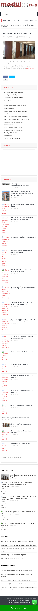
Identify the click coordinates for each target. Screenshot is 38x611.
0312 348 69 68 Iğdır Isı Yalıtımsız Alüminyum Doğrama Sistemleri (18, 584)
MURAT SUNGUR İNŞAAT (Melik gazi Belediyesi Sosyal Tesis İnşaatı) (22, 218)
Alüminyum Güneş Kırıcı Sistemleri (13, 92)
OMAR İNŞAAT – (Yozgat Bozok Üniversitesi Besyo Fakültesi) (20, 184)
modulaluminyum (10, 36)
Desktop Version (13, 603)
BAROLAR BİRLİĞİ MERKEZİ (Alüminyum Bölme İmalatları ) (23, 288)
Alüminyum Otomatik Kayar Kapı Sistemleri (21, 431)
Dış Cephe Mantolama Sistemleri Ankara (15, 106)
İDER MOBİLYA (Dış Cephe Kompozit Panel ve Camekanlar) (22, 337)
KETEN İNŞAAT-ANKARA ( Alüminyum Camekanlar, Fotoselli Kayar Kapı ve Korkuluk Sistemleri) (22, 193)
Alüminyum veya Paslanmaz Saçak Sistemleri (16, 418)
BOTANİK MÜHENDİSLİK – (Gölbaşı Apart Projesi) (23, 238)
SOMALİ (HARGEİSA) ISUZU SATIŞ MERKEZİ (23, 523)
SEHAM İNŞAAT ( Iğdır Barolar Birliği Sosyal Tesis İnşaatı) (22, 251)
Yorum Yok (28, 38)
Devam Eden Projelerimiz (11, 103)
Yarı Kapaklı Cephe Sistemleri (12, 138)
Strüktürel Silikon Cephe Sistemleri (13, 130)
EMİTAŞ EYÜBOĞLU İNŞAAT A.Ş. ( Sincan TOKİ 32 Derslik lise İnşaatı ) (23, 320)
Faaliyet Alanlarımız (9, 108)
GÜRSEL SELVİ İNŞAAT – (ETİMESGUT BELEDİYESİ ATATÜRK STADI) (21, 483)
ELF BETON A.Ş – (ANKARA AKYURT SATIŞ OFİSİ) (22, 512)
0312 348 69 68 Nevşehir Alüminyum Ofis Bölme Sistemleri (16, 570)
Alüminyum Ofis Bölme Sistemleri (17, 33)
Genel (6, 114)
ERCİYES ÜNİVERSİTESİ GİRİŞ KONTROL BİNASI (22, 205)
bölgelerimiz (7, 100)
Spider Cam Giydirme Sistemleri (13, 127)
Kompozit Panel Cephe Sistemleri (13, 122)
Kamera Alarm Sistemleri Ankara (19, 600)
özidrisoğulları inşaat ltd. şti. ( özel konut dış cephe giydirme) (21, 303)
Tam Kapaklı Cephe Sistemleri (12, 133)
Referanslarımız (8, 125)
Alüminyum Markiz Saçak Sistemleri (14, 95)
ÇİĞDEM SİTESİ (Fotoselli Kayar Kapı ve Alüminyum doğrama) (23, 270)
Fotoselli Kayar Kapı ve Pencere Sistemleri (15, 111)
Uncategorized (8, 135)
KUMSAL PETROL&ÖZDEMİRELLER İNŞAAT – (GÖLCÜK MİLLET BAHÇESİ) (23, 497)
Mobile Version (25, 603)
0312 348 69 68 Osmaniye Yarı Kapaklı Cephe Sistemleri (15, 580)
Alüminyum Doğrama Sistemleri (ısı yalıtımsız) (22, 391)
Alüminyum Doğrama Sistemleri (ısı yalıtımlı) (22, 376)
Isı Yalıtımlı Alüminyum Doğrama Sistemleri (16, 116)
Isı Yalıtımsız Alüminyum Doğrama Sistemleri (16, 119)
